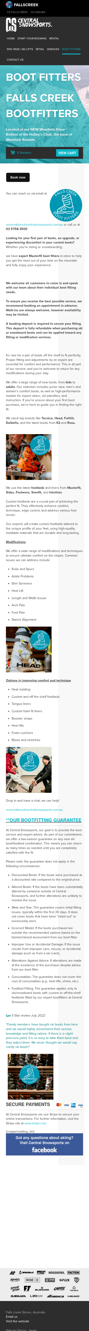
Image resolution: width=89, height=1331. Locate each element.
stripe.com (39, 1123)
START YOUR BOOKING (32, 38)
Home (11, 38)
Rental (54, 38)
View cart (67, 153)
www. (28, 1123)
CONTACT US (15, 59)
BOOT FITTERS (71, 49)
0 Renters (23, 153)
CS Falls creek (17, 12)
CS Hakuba (37, 12)
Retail (40, 49)
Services (53, 49)
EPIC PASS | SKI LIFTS (20, 49)
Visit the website (17, 1321)
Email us (12, 1317)
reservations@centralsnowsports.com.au (34, 225)
